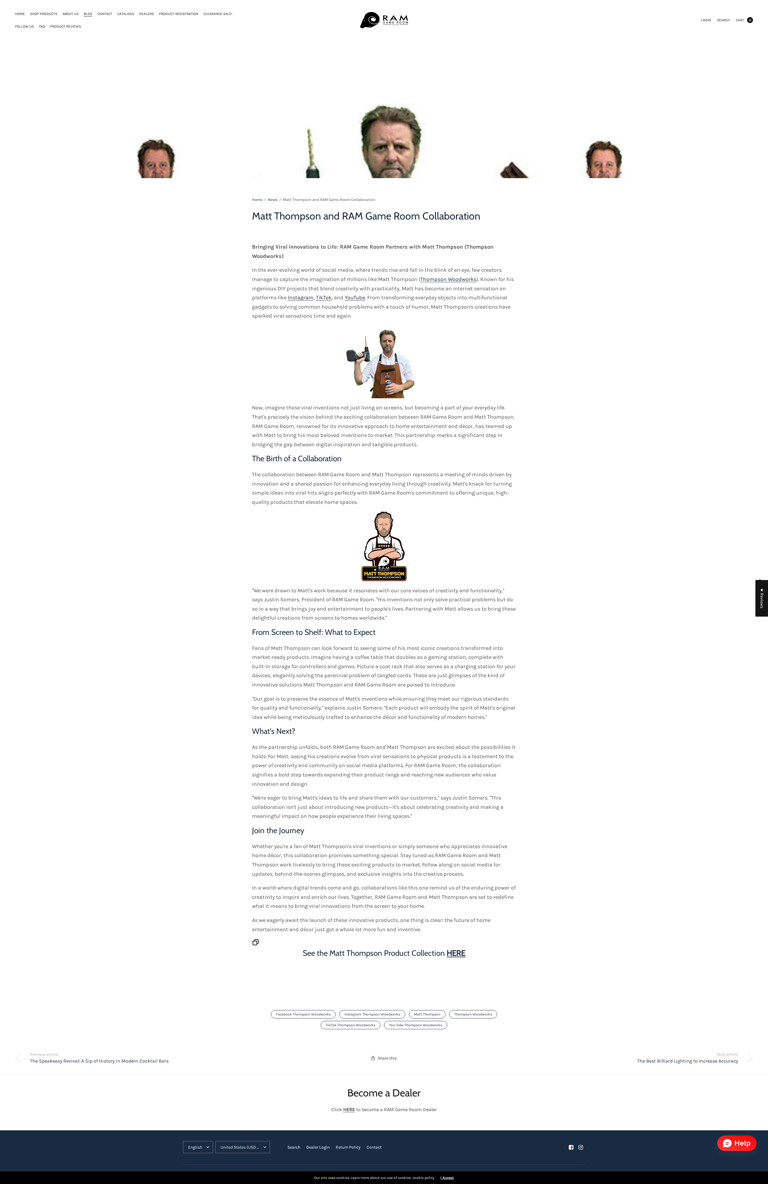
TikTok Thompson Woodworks (350, 1025)
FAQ (42, 26)
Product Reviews (65, 26)
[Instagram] (581, 1147)
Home (20, 14)
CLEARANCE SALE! (217, 14)
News (273, 199)
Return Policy (348, 1147)
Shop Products (43, 14)
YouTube (355, 297)
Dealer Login (318, 1147)
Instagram (301, 297)
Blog (88, 14)
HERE (456, 953)
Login (706, 20)
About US (70, 14)
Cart (740, 20)
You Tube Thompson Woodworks (415, 1025)
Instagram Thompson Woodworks (372, 1014)
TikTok (324, 297)
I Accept (447, 1178)
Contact (105, 14)
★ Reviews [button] (761, 598)
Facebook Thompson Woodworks (303, 1014)
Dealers (146, 14)
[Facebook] (571, 1147)
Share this (387, 1058)
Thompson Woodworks (448, 279)
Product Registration (178, 14)
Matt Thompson (427, 1014)
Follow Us (24, 26)
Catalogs (125, 14)
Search (723, 20)
